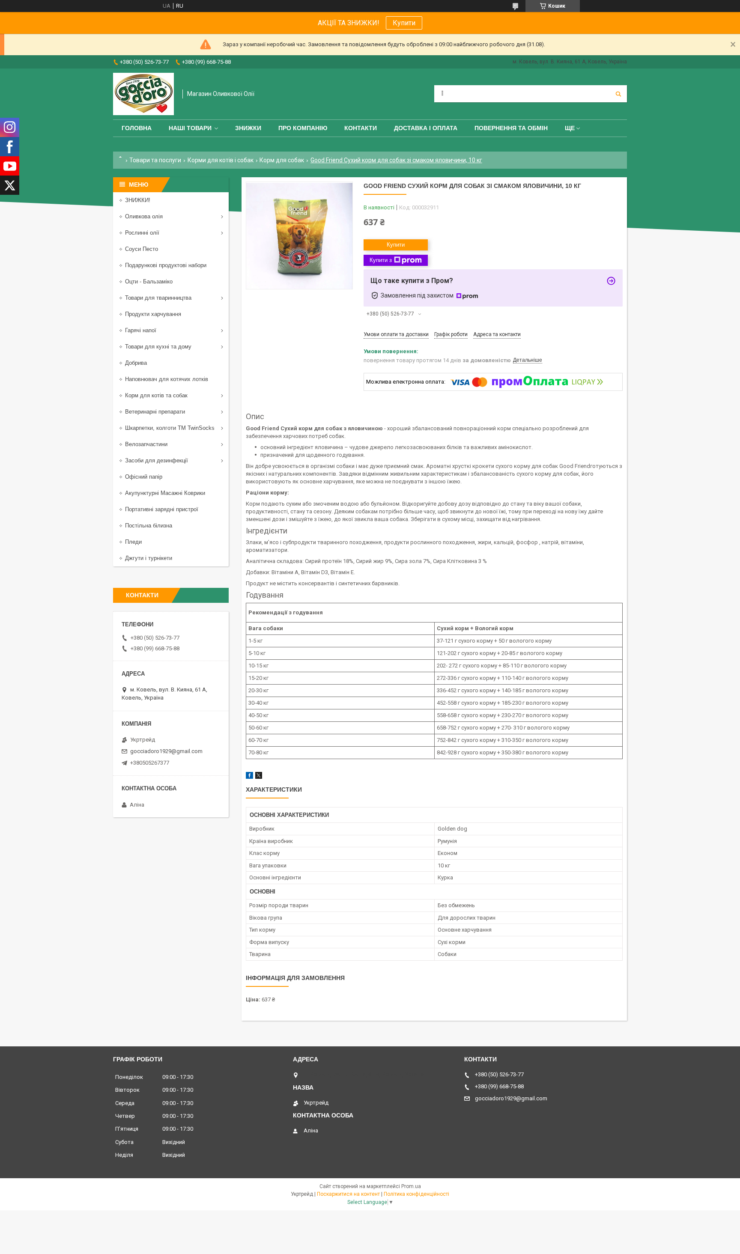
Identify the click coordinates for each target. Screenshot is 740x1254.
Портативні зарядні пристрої (161, 509)
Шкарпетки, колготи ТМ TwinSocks (170, 428)
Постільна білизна (148, 525)
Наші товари (190, 128)
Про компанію (302, 128)
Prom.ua (411, 1186)
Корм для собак (282, 160)
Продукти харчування (153, 314)
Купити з (381, 260)
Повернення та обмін (511, 128)
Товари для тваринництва (158, 298)
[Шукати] (618, 93)
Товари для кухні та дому (158, 346)
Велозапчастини (146, 444)
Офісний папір (143, 477)
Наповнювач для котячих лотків (166, 379)
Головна (137, 128)
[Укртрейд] (143, 94)
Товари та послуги (155, 160)
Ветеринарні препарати (155, 411)
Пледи (133, 542)
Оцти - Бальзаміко (149, 281)
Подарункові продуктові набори (165, 265)
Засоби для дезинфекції (156, 460)
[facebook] (249, 777)
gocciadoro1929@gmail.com (166, 751)
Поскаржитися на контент (348, 1194)
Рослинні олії (142, 232)
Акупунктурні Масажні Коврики (165, 493)
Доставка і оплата (425, 128)
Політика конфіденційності (416, 1194)
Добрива (136, 363)
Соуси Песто (141, 249)
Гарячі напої (140, 330)
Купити (404, 23)
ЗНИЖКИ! (137, 200)
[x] (258, 777)
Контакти (360, 128)
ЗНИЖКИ (248, 128)
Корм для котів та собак (156, 395)
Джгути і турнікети (148, 558)
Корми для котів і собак (221, 160)
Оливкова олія (144, 216)
